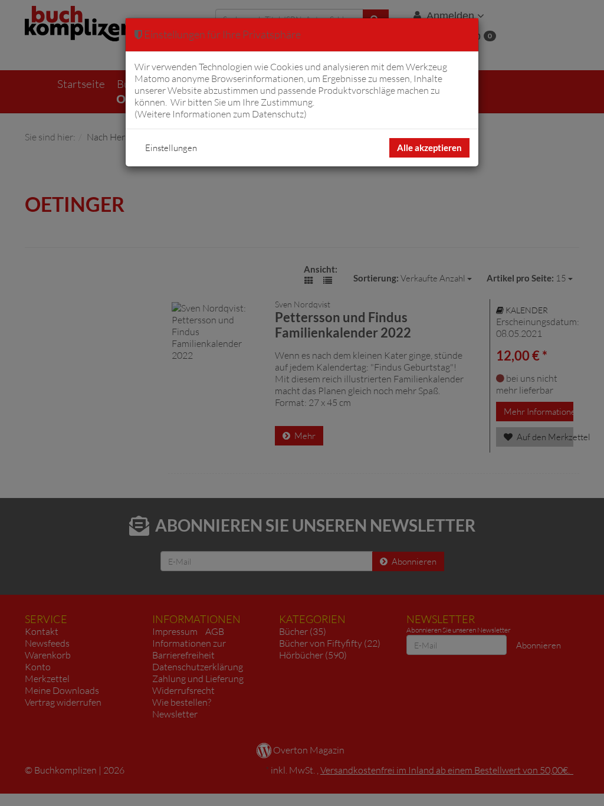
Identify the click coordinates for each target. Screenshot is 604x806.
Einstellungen (171, 147)
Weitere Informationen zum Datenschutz (220, 114)
